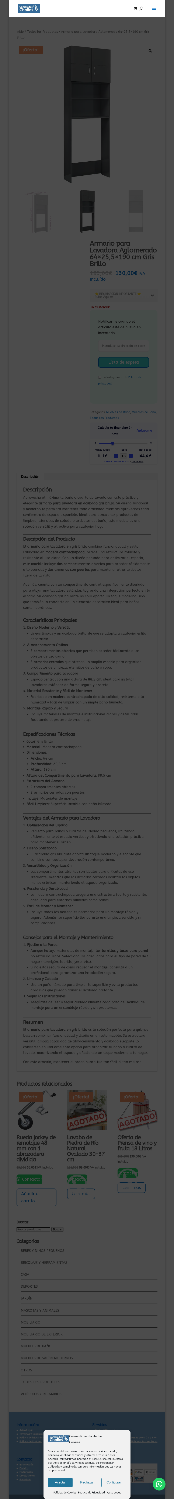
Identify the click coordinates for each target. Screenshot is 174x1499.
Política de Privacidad (91, 1492)
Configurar (114, 1482)
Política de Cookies (64, 1492)
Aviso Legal (114, 1492)
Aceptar (60, 1482)
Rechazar (87, 1482)
